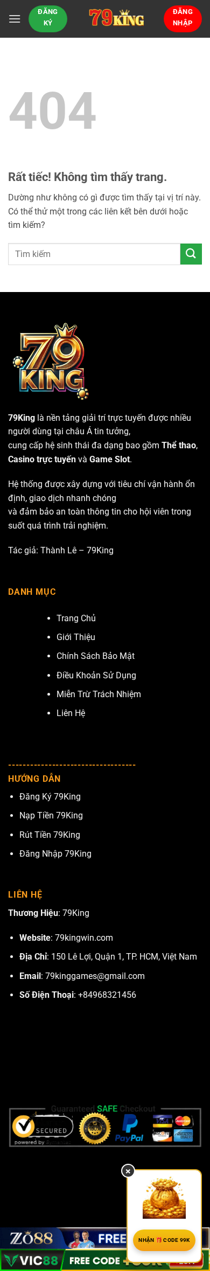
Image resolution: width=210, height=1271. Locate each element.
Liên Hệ (71, 713)
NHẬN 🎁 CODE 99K (164, 1240)
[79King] (115, 19)
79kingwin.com (84, 938)
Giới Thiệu (76, 637)
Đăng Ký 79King (50, 796)
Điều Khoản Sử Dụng (96, 675)
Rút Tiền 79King (49, 835)
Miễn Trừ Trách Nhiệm (99, 694)
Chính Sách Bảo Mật (96, 656)
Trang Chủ (76, 618)
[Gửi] (191, 254)
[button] (14, 18)
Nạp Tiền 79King (51, 815)
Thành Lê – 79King (77, 550)
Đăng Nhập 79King (55, 854)
